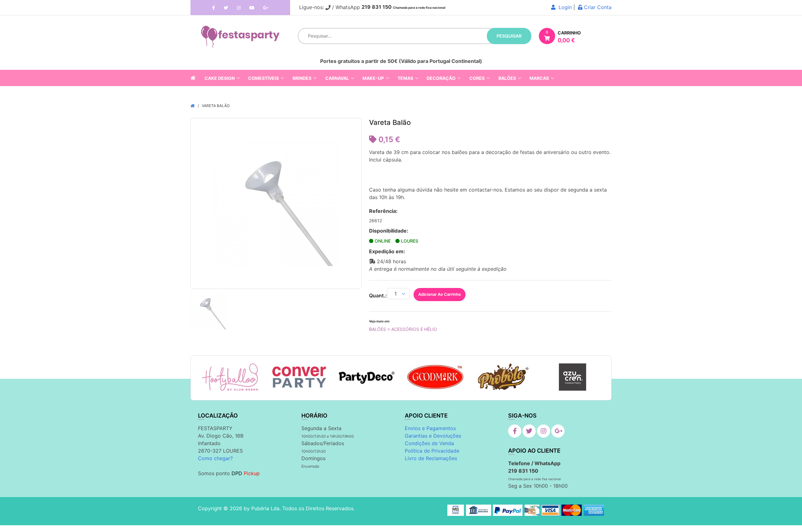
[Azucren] (572, 377)
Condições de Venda (429, 443)
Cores (477, 78)
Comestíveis (263, 78)
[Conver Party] (298, 377)
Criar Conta (597, 7)
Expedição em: (387, 251)
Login (563, 7)
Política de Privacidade (432, 451)
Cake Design (220, 78)
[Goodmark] (435, 377)
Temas (405, 78)
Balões (507, 78)
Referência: (383, 211)
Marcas (539, 78)
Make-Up (373, 78)
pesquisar (509, 36)
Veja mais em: (379, 321)
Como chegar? (215, 458)
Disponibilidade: (388, 231)
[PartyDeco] (367, 377)
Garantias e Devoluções (433, 436)
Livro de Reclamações (431, 458)
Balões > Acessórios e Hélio (403, 329)
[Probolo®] (504, 377)
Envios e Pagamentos (430, 428)
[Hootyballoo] (230, 377)
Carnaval (337, 78)
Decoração (441, 78)
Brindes (302, 78)
